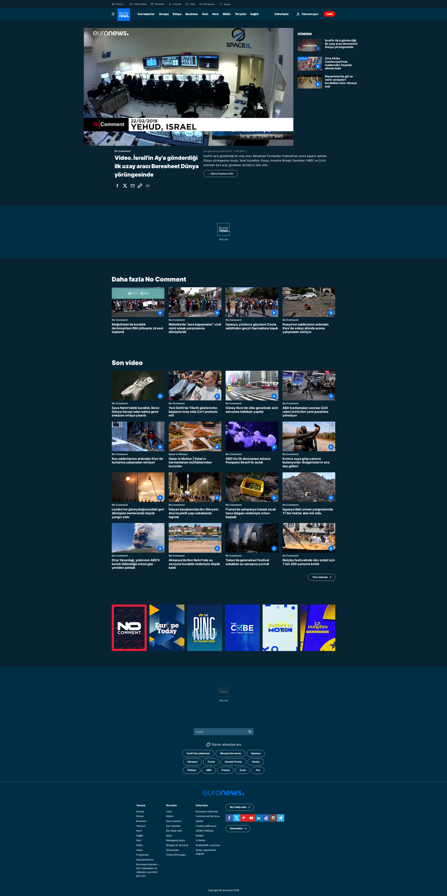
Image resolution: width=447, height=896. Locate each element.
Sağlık (254, 14)
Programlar (142, 854)
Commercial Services (208, 816)
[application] (188, 87)
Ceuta (211, 761)
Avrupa (163, 14)
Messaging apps (175, 840)
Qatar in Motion (178, 454)
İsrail (243, 770)
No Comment (120, 319)
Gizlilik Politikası (205, 830)
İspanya (256, 753)
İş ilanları (201, 840)
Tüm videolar (320, 577)
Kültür (227, 14)
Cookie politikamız (206, 825)
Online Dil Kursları (176, 854)
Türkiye (191, 770)
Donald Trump (233, 761)
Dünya (177, 14)
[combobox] (238, 4)
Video (139, 850)
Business (192, 14)
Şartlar (199, 821)
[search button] (221, 4)
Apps (169, 835)
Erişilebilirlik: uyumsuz (208, 845)
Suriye (256, 761)
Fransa (225, 770)
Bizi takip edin (174, 830)
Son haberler (146, 14)
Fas (258, 770)
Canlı (329, 13)
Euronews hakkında (207, 811)
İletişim (200, 835)
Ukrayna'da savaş (230, 753)
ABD (208, 770)
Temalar (140, 805)
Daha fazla (202, 805)
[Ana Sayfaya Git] (123, 14)
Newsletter (236, 828)
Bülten (169, 816)
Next (215, 14)
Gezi (205, 14)
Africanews (172, 850)
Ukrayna (192, 761)
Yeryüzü (240, 14)
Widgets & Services (177, 845)
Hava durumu (173, 821)
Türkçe (118, 4)
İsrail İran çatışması (198, 753)
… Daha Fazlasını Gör (220, 173)
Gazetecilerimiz (145, 859)
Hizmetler (171, 805)
